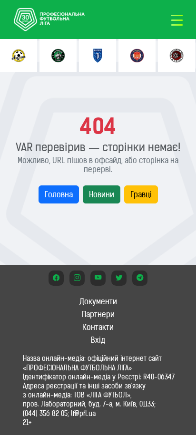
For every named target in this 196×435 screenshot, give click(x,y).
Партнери (98, 314)
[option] (18, 55)
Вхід (98, 340)
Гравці (141, 194)
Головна (59, 194)
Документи (98, 301)
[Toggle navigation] (177, 19)
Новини (101, 194)
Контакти (98, 327)
